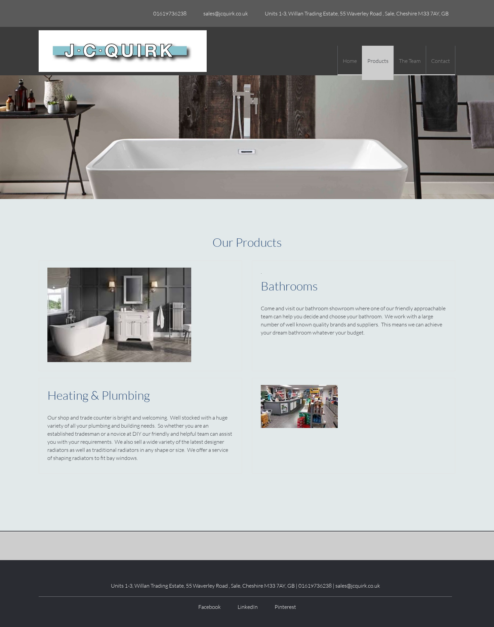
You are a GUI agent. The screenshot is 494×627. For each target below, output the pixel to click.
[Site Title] (123, 51)
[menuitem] (349, 60)
